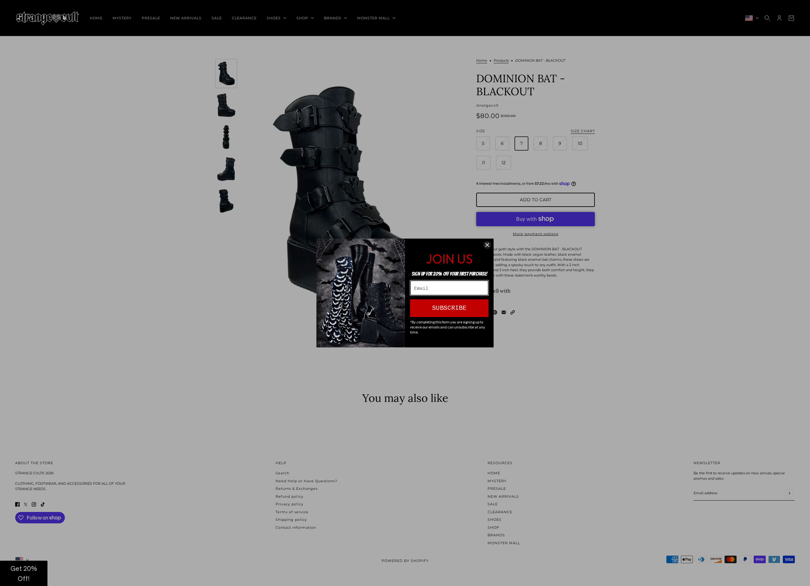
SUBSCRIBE (449, 308)
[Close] (487, 245)
